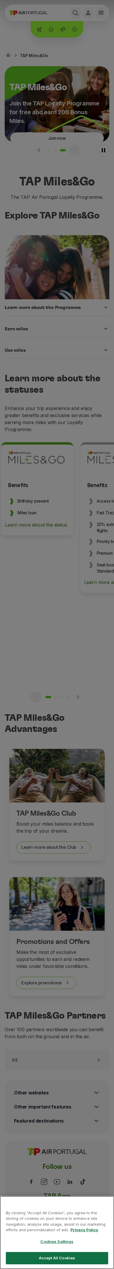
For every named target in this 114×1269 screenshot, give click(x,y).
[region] (57, 1232)
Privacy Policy (84, 1229)
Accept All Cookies (57, 1258)
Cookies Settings (56, 1241)
